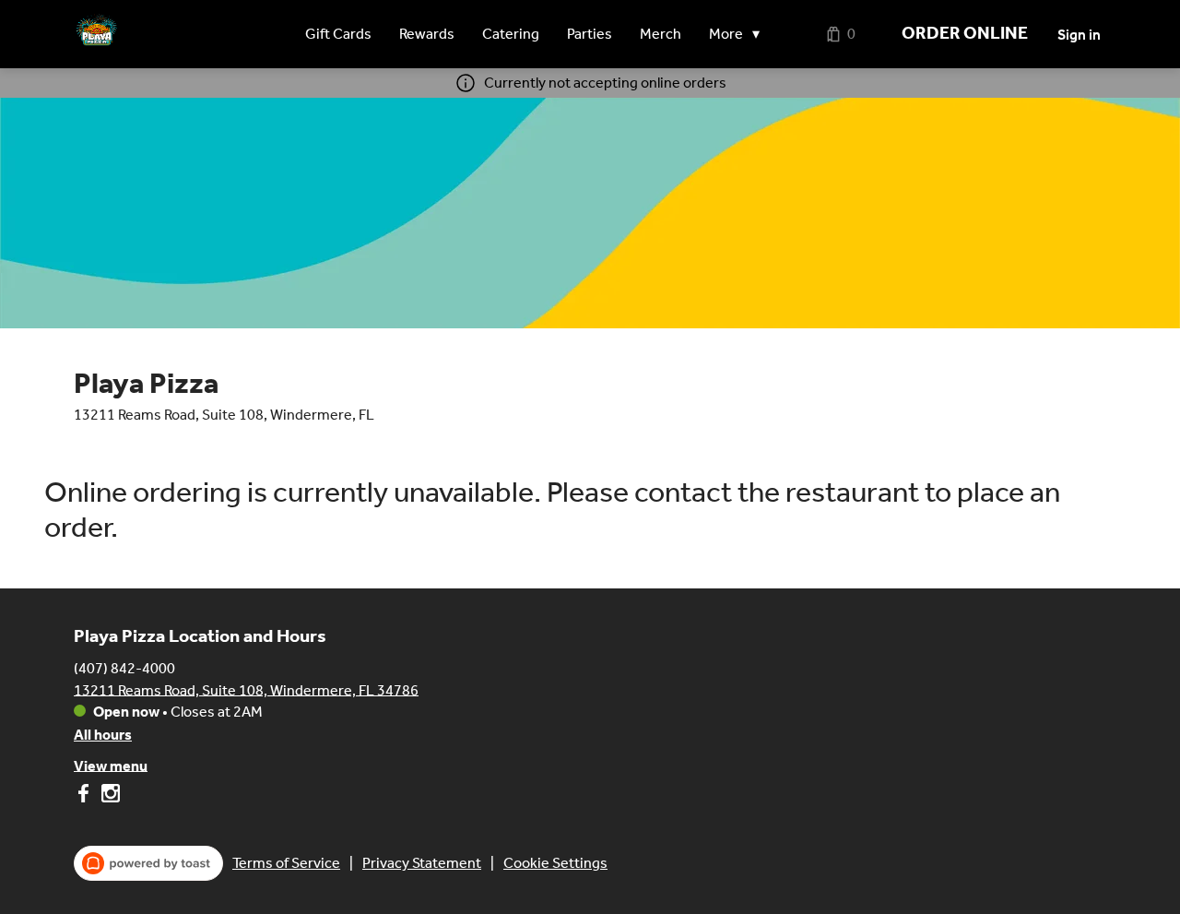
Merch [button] (660, 33)
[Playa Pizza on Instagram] (108, 796)
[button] (739, 34)
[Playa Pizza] (97, 34)
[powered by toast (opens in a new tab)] (148, 863)
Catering (510, 33)
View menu (111, 765)
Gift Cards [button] (338, 33)
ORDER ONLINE (965, 33)
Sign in (1079, 34)
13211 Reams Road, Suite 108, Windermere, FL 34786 (246, 689)
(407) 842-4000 (124, 667)
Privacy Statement (421, 863)
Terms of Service (286, 863)
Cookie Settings (555, 863)
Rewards (426, 33)
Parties (589, 33)
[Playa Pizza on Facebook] (85, 796)
